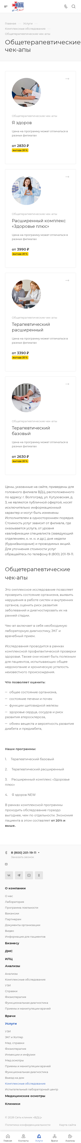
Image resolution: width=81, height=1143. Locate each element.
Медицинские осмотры (25, 1096)
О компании (15, 888)
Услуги (11, 1023)
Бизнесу (12, 943)
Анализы (12, 966)
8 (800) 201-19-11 (23, 853)
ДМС (9, 951)
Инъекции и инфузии (20, 1054)
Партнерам (13, 919)
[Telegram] (19, 875)
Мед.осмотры (14, 1060)
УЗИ (8, 985)
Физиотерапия (15, 997)
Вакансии (12, 913)
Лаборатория (14, 901)
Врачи (10, 1016)
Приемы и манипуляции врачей (28, 1008)
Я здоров (22, 122)
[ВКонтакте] (9, 875)
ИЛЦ (9, 959)
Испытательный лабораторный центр (31, 1089)
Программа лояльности (21, 907)
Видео (9, 930)
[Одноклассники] (39, 875)
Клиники (12, 1104)
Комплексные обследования (25, 979)
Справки (11, 991)
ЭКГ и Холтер (14, 1037)
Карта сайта (67, 1124)
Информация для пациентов (25, 936)
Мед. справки (14, 1043)
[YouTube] (29, 875)
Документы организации (22, 925)
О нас (9, 896)
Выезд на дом (14, 1077)
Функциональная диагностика (26, 1002)
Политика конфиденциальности (27, 1124)
